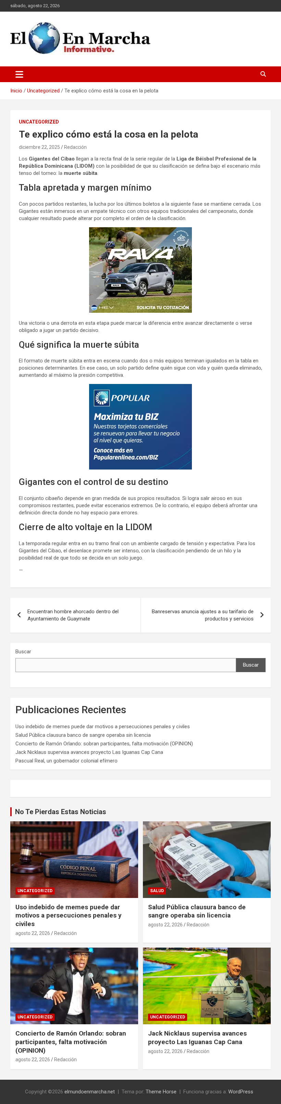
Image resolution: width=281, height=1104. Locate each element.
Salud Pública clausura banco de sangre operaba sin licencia (83, 735)
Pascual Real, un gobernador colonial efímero (66, 761)
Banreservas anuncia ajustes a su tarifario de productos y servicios (203, 615)
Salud (157, 890)
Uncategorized (39, 122)
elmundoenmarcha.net (89, 1092)
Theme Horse (161, 1092)
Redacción (75, 147)
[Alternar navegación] (19, 74)
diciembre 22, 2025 (39, 147)
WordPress (240, 1092)
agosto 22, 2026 (32, 933)
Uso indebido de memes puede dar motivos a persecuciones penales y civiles (102, 726)
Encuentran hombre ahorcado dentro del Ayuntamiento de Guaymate (73, 615)
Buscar (23, 652)
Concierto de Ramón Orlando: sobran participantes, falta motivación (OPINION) (104, 744)
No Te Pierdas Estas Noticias (60, 812)
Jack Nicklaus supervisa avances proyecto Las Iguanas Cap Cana (89, 752)
